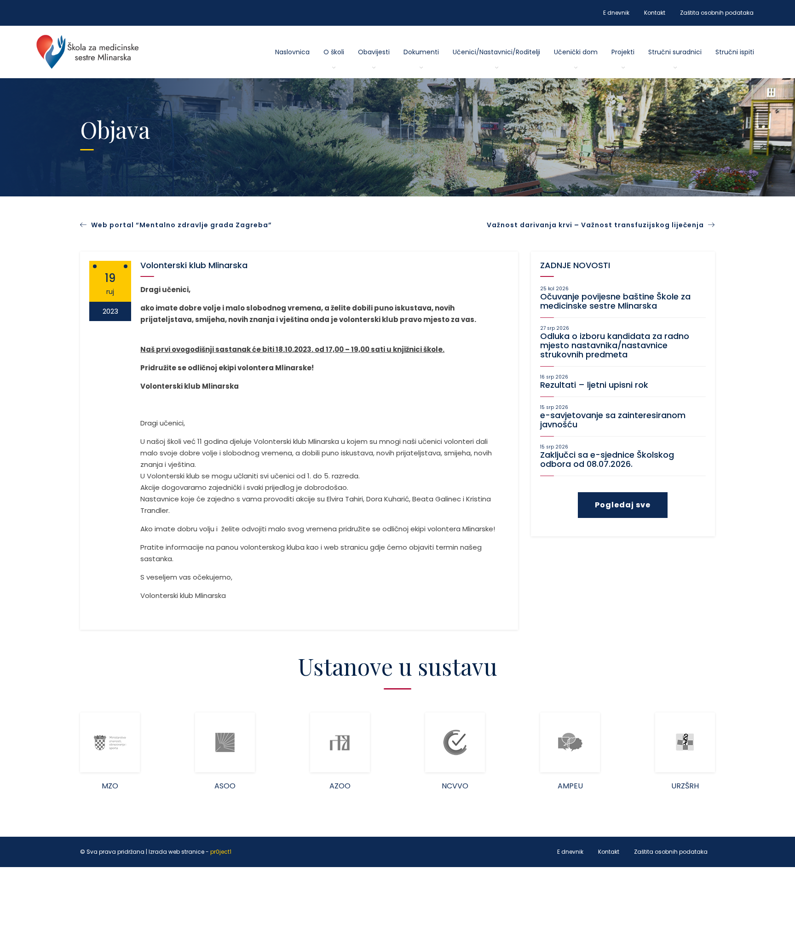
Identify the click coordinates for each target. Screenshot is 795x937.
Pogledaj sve (623, 505)
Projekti (622, 52)
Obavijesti (374, 52)
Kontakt (654, 13)
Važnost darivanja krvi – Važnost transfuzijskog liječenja (596, 225)
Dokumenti (421, 52)
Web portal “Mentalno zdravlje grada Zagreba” (181, 225)
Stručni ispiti (734, 52)
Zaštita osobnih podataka (717, 13)
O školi (333, 52)
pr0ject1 (220, 852)
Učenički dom (576, 52)
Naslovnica (292, 52)
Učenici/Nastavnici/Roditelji (496, 52)
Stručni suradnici (675, 52)
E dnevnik (616, 13)
